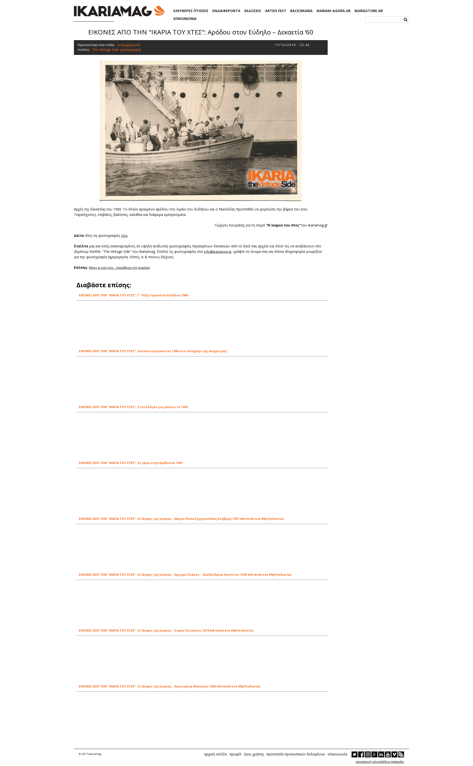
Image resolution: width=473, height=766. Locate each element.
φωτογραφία (130, 49)
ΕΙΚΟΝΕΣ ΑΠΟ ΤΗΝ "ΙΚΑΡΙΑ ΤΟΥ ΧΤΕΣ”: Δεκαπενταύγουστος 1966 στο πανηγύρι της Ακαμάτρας (153, 351)
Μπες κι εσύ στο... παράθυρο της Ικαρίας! (119, 267)
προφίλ (235, 754)
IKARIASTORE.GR (369, 11)
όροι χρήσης (254, 754)
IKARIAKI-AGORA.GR (334, 11)
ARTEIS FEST (275, 11)
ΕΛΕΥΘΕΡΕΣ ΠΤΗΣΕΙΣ (190, 11)
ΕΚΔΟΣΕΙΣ (252, 11)
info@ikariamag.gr (217, 251)
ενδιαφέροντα (128, 45)
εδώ (124, 235)
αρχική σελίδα (215, 754)
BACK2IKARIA (301, 11)
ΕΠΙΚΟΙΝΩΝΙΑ (185, 18)
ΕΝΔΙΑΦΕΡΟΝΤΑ (226, 11)
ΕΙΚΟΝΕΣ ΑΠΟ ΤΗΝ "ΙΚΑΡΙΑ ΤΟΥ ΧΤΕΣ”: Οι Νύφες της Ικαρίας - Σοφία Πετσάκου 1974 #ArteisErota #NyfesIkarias (166, 630)
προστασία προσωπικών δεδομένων (295, 754)
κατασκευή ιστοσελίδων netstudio (380, 762)
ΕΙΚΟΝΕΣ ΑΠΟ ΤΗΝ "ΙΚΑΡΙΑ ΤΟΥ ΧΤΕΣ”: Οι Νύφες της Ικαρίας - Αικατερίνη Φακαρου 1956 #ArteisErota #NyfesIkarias (169, 686)
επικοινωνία (337, 754)
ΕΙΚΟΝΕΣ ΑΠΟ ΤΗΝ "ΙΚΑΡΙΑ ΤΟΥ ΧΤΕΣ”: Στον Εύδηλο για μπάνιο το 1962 (133, 407)
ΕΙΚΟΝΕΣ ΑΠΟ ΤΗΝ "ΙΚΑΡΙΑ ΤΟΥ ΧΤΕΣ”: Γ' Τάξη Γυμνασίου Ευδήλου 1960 (133, 295)
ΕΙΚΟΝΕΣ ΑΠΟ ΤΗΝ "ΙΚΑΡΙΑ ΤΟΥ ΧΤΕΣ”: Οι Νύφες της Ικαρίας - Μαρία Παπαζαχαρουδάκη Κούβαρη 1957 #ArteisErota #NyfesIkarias (181, 519)
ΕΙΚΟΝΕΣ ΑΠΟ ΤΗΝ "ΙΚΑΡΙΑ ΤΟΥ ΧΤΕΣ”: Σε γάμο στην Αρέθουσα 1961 (131, 463)
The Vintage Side (105, 49)
